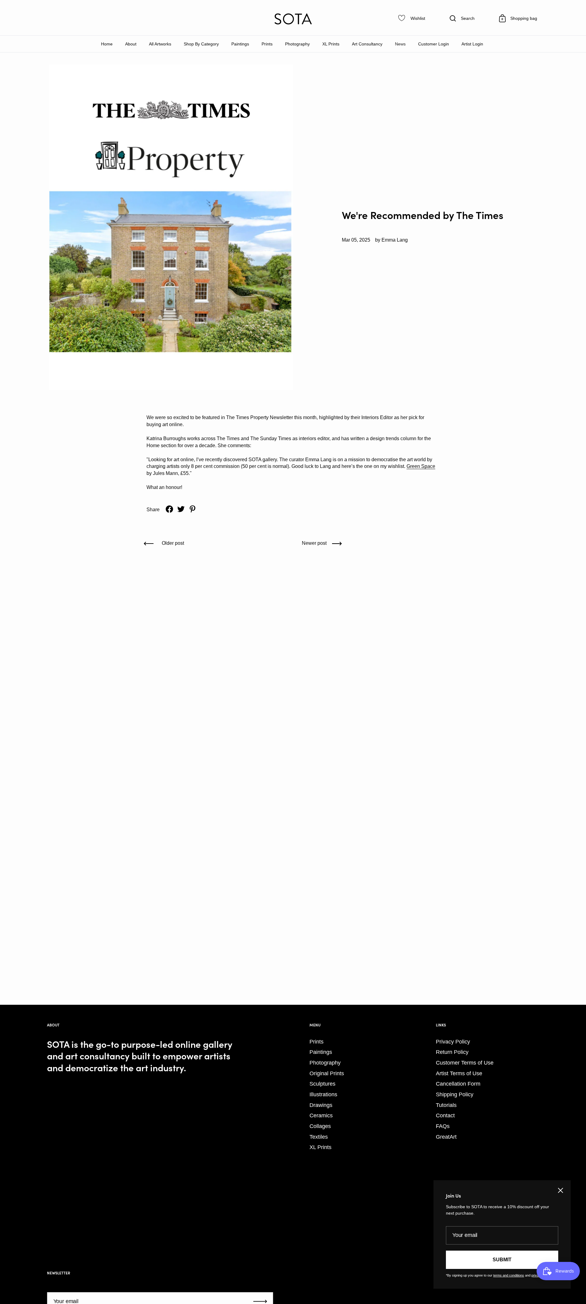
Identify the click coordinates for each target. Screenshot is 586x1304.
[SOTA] (293, 18)
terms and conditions (508, 1275)
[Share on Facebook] (169, 509)
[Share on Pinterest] (192, 509)
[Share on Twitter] (181, 509)
